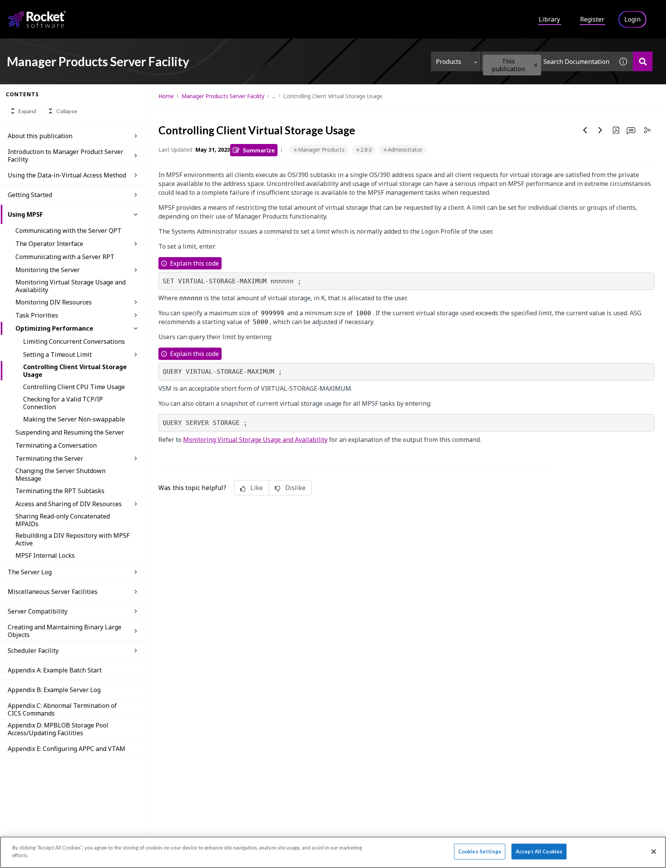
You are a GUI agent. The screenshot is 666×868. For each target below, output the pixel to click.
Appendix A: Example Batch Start (55, 670)
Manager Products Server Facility (223, 96)
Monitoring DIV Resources (53, 302)
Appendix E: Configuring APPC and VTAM (66, 748)
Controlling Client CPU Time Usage (74, 387)
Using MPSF (25, 214)
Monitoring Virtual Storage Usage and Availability (70, 286)
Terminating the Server (49, 458)
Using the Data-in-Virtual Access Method (67, 175)
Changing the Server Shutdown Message (60, 474)
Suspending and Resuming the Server (69, 432)
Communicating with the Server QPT (68, 230)
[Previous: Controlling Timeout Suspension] (585, 130)
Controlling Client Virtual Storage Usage (75, 370)
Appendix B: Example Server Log (54, 690)
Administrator (405, 149)
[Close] (653, 851)
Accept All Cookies (539, 851)
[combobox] (547, 61)
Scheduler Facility (33, 650)
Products (448, 61)
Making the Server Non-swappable (74, 419)
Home (166, 96)
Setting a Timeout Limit (57, 354)
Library (549, 19)
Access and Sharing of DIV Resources (68, 504)
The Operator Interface (49, 243)
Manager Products (321, 149)
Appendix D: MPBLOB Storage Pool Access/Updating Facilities (58, 729)
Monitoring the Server (47, 270)
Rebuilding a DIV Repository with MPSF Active (72, 539)
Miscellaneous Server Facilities (53, 591)
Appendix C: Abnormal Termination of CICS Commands (62, 709)
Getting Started (30, 195)
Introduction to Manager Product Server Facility (65, 155)
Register (592, 19)
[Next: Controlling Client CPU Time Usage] (600, 130)
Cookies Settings (479, 851)
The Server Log (30, 572)
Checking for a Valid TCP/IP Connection (63, 403)
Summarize (259, 150)
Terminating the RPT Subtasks (59, 491)
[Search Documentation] (643, 61)
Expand (27, 111)
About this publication (40, 136)
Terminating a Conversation (56, 445)
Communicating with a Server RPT (64, 257)
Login (632, 19)
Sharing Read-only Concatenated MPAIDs (62, 520)
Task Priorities (36, 315)
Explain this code (194, 263)
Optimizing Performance (54, 328)
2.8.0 (366, 149)
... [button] (274, 96)
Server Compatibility (37, 611)
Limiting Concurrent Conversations (74, 341)
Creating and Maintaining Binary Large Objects (64, 631)
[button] (535, 65)
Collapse (66, 111)
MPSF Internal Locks (45, 555)
